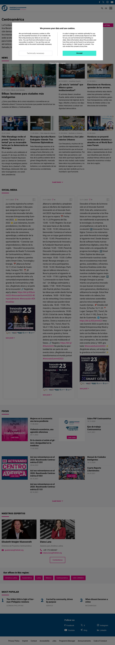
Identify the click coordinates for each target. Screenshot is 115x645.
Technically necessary (35, 53)
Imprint (63, 63)
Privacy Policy (54, 63)
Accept (79, 53)
